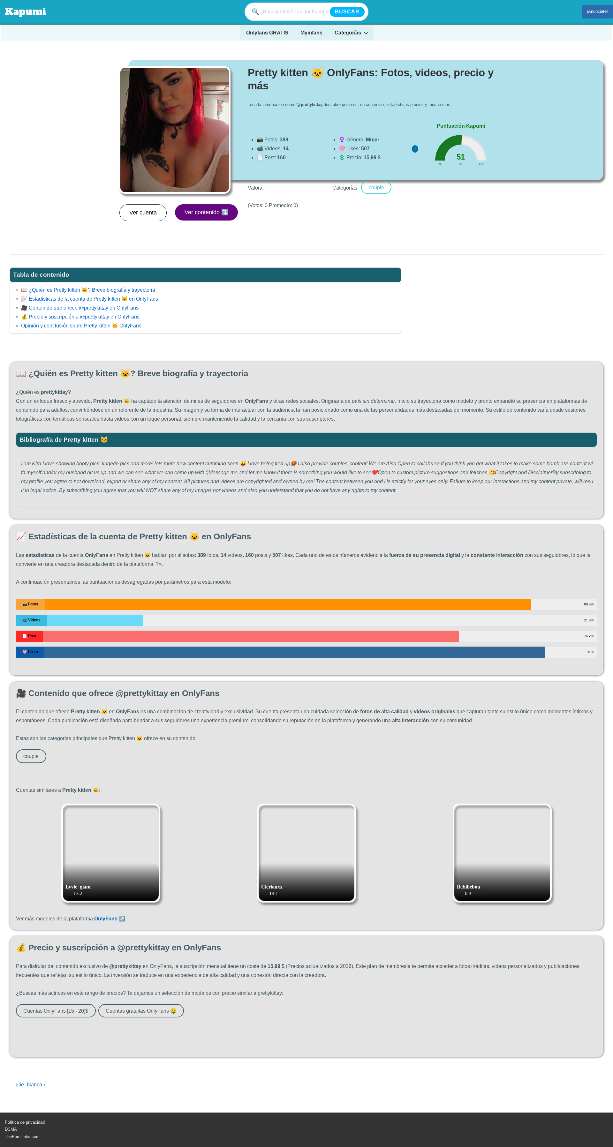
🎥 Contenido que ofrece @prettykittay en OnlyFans (80, 308)
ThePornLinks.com (22, 1136)
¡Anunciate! (597, 11)
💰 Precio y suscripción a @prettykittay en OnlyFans (80, 316)
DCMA (11, 1129)
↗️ (109, 918)
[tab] (205, 274)
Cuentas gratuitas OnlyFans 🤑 (141, 1011)
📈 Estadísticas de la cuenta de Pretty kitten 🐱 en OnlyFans (89, 299)
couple (376, 187)
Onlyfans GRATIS (267, 32)
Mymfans (311, 32)
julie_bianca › (29, 1084)
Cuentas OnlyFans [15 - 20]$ (55, 1011)
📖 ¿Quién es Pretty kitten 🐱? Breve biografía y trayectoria (88, 290)
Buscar (347, 11)
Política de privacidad (25, 1122)
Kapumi (25, 11)
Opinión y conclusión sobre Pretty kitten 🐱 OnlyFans (81, 325)
